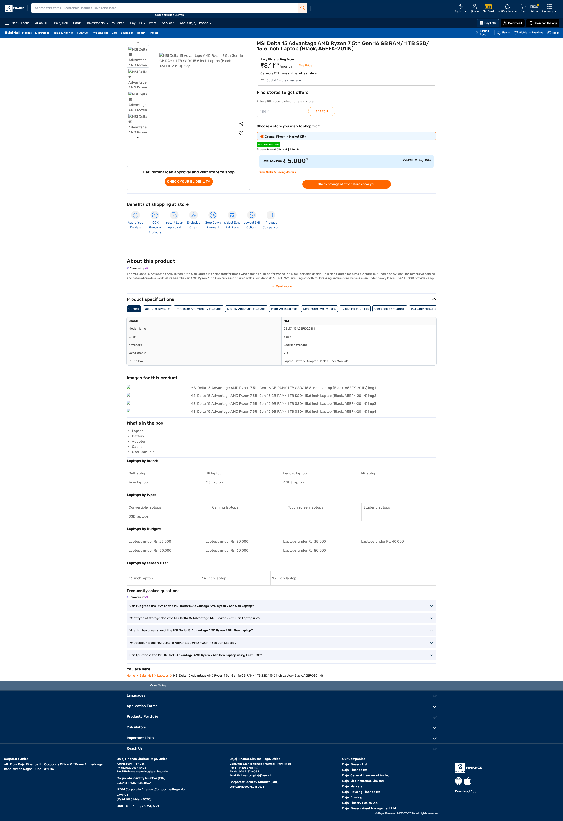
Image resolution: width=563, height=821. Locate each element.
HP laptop (214, 473)
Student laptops (376, 507)
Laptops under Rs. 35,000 (304, 541)
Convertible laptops (145, 507)
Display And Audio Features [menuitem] (246, 309)
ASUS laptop (293, 482)
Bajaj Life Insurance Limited (363, 781)
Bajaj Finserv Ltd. (355, 764)
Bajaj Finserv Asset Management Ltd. (369, 808)
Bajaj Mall (146, 675)
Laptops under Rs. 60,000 (227, 550)
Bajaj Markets (352, 786)
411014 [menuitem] (484, 31)
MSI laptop (214, 482)
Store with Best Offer (268, 144)
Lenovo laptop (295, 473)
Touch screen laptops (305, 507)
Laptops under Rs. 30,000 (227, 541)
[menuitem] (486, 32)
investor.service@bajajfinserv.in (148, 771)
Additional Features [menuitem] (355, 309)
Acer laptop (138, 482)
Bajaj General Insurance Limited (366, 775)
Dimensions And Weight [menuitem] (319, 309)
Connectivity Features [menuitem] (389, 309)
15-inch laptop (284, 578)
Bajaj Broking (352, 797)
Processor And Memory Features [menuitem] (198, 309)
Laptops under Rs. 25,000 (150, 541)
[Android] (458, 781)
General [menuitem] (133, 309)
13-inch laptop (141, 578)
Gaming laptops (225, 507)
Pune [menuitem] (483, 34)
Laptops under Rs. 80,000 (304, 550)
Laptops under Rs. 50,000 (150, 550)
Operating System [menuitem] (157, 309)
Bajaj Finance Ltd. (355, 770)
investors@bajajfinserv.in (256, 775)
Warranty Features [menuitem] (424, 309)
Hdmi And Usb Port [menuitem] (284, 309)
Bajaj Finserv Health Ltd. (360, 803)
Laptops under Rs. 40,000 (382, 541)
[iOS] (467, 781)
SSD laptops (139, 516)
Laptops (163, 675)
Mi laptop (368, 473)
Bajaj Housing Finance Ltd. (362, 792)
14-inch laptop (214, 578)
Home (131, 675)
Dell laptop (137, 473)
